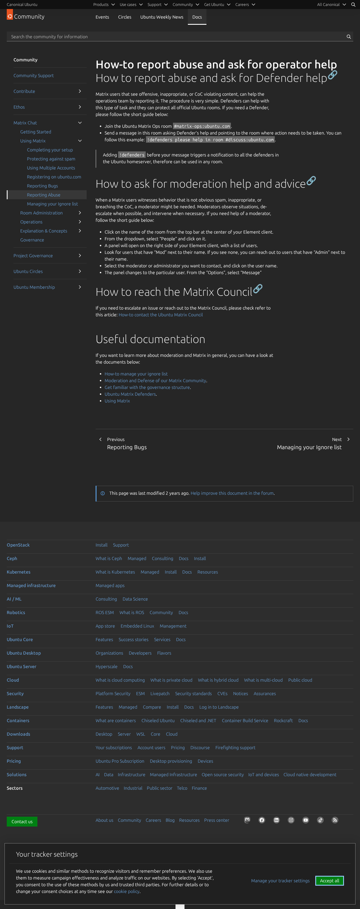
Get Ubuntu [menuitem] (214, 4)
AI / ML (14, 598)
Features (104, 639)
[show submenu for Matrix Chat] (80, 122)
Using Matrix (33, 140)
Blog (170, 820)
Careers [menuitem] (242, 4)
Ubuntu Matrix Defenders (130, 394)
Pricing (178, 747)
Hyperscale (107, 666)
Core (155, 733)
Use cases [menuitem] (128, 4)
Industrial (133, 788)
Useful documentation (150, 339)
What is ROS (132, 612)
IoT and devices (263, 774)
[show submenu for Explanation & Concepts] (80, 230)
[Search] (353, 4)
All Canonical (328, 4)
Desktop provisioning (171, 761)
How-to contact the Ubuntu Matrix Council (161, 314)
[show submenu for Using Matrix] (80, 140)
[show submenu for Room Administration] (80, 212)
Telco (182, 788)
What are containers (116, 720)
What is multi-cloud (263, 679)
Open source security (223, 774)
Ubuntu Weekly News (161, 16)
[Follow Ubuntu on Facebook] (262, 821)
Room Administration (41, 212)
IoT (10, 625)
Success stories (133, 639)
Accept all (329, 880)
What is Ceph (109, 558)
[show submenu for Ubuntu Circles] (80, 271)
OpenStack (18, 544)
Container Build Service (245, 720)
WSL (140, 733)
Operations (31, 221)
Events (102, 16)
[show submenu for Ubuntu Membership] (80, 287)
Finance (199, 788)
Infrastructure (131, 774)
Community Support (34, 75)
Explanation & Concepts (43, 230)
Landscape (18, 706)
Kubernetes (18, 571)
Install (101, 544)
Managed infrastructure (31, 585)
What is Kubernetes (115, 571)
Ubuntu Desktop (24, 652)
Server (124, 733)
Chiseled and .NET (198, 720)
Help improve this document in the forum (232, 493)
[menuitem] (332, 4)
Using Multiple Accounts (51, 167)
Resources (207, 571)
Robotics (16, 612)
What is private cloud (171, 679)
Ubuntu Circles (28, 271)
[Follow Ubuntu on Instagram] (292, 821)
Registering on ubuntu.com (54, 176)
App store (105, 625)
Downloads (18, 733)
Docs (197, 16)
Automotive (107, 788)
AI (98, 774)
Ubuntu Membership (34, 287)
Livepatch (160, 693)
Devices (205, 761)
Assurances (265, 693)
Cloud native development (310, 774)
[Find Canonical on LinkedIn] (277, 821)
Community (161, 612)
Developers (140, 652)
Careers (153, 820)
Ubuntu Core (20, 639)
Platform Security (113, 693)
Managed (137, 558)
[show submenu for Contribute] (80, 91)
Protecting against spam (51, 158)
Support (121, 544)
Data (108, 774)
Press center (216, 820)
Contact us (22, 821)
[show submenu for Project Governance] (80, 255)
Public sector (159, 788)
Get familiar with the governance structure (147, 387)
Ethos (19, 106)
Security (15, 693)
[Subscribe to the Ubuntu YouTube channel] (306, 821)
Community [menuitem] (183, 4)
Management (173, 625)
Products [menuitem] (101, 4)
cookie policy (127, 891)
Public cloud (300, 679)
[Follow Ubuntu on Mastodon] (248, 821)
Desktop (104, 733)
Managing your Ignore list (52, 203)
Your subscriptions (114, 747)
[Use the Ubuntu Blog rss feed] (336, 821)
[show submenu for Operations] (80, 221)
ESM (140, 693)
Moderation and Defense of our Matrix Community (155, 380)
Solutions (16, 774)
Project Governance (33, 255)
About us (104, 820)
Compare (152, 706)
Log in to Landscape (219, 706)
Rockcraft (283, 720)
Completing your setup (50, 149)
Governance (32, 239)
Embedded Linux (137, 625)
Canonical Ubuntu (22, 4)
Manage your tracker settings (280, 880)
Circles (124, 16)
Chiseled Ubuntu (158, 720)
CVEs (222, 693)
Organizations (109, 652)
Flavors (164, 652)
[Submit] (348, 36)
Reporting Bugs (42, 185)
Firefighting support (235, 747)
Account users (151, 747)
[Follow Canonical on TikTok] (321, 821)
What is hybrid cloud (218, 679)
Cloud (13, 679)
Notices (240, 693)
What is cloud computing (120, 679)
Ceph (12, 558)
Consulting (162, 558)
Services (162, 639)
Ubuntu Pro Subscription (120, 761)
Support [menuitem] (154, 4)
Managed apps (110, 585)
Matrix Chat (25, 122)
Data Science (135, 598)
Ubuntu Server (21, 666)
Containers (18, 720)
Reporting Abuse (43, 194)
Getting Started (35, 131)
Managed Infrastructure (173, 774)
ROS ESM (105, 612)
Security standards (193, 693)
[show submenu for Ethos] (80, 106)
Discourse (200, 747)
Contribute (24, 91)
